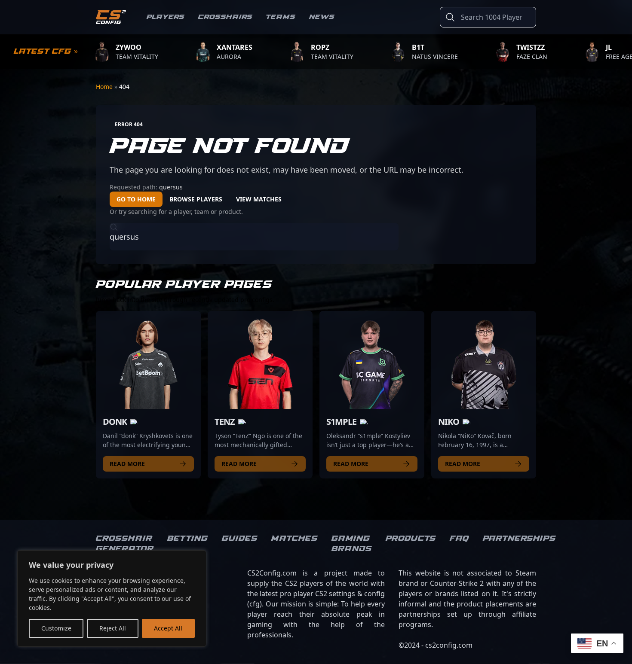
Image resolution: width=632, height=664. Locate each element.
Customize (56, 628)
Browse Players (195, 199)
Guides (240, 538)
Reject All (112, 628)
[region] (111, 598)
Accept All (168, 628)
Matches (294, 538)
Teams (280, 16)
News (321, 16)
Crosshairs (225, 16)
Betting (187, 538)
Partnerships (519, 538)
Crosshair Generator (124, 543)
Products (411, 538)
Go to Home (136, 199)
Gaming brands (351, 543)
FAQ (459, 538)
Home (105, 86)
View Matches (259, 199)
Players (165, 16)
